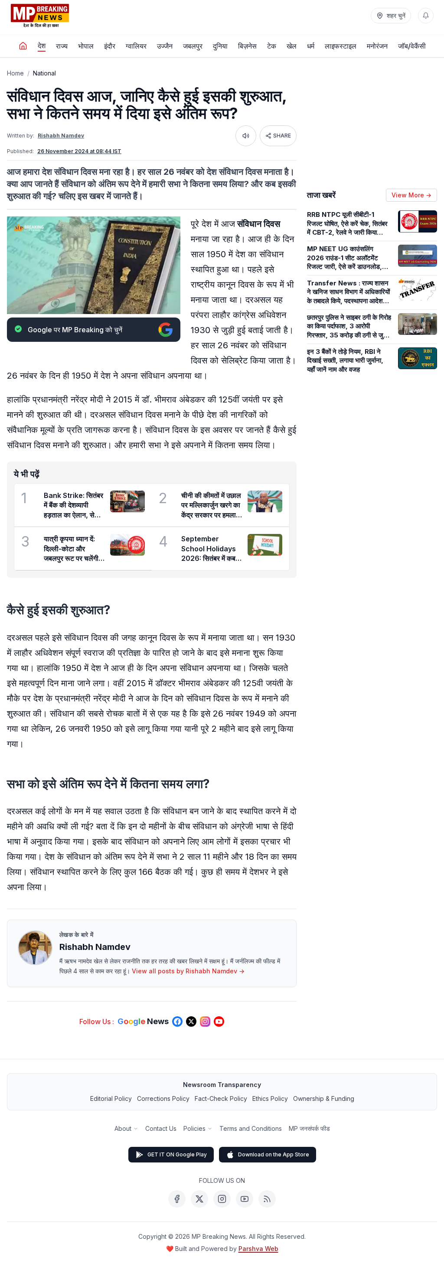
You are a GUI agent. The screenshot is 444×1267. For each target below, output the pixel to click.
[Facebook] (177, 1199)
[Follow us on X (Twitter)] (191, 1021)
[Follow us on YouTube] (219, 1021)
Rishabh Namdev (61, 135)
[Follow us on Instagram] (205, 1021)
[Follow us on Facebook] (177, 1021)
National (44, 73)
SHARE (282, 135)
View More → (411, 195)
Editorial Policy (111, 1098)
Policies (194, 1128)
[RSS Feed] (267, 1199)
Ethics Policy (270, 1098)
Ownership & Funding (323, 1098)
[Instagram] (222, 1199)
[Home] (23, 46)
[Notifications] (426, 15)
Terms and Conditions (250, 1128)
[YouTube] (244, 1199)
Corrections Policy (163, 1098)
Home (15, 73)
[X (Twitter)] (199, 1199)
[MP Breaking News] (39, 15)
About (122, 1128)
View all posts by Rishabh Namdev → (188, 971)
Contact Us (160, 1128)
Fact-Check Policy (221, 1098)
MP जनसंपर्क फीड (309, 1128)
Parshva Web (258, 1248)
